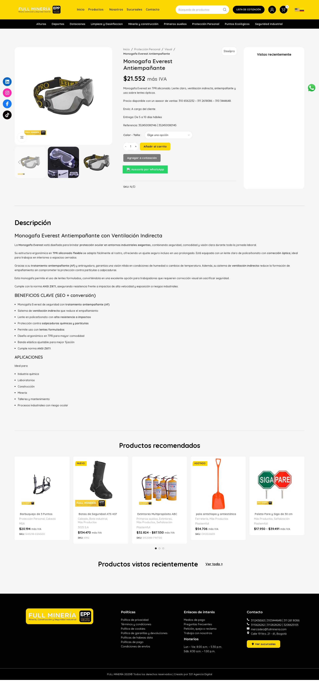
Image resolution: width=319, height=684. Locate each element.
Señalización (164, 522)
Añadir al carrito (155, 146)
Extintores (165, 518)
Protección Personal (147, 49)
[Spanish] (302, 9)
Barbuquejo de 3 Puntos (35, 514)
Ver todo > (214, 564)
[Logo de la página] (39, 9)
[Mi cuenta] (272, 9)
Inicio (126, 49)
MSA (22, 523)
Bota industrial (98, 518)
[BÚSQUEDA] (225, 9)
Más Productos (87, 522)
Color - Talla (131, 135)
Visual (168, 49)
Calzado (83, 518)
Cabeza (51, 518)
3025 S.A (83, 527)
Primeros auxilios (147, 518)
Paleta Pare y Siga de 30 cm (273, 514)
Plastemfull (143, 527)
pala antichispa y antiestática (216, 514)
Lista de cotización (248, 9)
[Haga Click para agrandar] (22, 137)
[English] (297, 9)
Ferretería (201, 518)
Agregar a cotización (142, 158)
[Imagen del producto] (42, 484)
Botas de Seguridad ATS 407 (97, 514)
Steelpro (229, 51)
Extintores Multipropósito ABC (157, 514)
